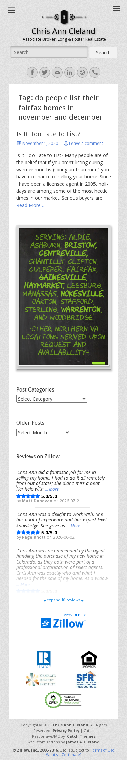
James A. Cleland (83, 741)
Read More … (31, 205)
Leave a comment (86, 143)
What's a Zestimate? (63, 754)
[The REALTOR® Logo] (44, 659)
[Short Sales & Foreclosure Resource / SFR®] (86, 679)
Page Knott (34, 537)
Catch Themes (81, 736)
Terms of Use (102, 750)
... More (52, 489)
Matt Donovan (38, 501)
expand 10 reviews (63, 599)
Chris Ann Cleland (63, 31)
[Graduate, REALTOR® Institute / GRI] (41, 679)
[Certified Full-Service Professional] (64, 699)
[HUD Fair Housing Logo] (89, 659)
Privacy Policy (65, 730)
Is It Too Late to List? (48, 134)
